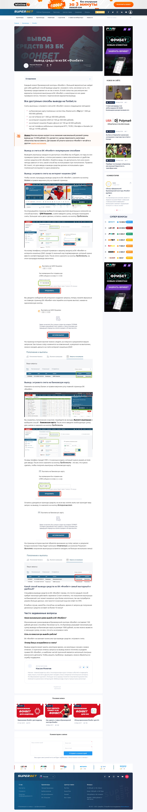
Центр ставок (67, 12)
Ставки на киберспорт (75, 17)
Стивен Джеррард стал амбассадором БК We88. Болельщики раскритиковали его (117, 108)
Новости (90, 17)
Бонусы (87, 12)
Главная (16, 23)
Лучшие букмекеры (47, 788)
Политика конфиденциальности (25, 795)
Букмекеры (25, 23)
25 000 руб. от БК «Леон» (94, 788)
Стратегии (61, 17)
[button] (114, 210)
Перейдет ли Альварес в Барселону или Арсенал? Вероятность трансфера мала (118, 166)
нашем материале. (38, 143)
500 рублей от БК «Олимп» (95, 794)
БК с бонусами (46, 797)
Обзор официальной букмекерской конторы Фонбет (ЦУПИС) (118, 191)
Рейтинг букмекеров (43, 12)
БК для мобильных (47, 794)
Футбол (66, 788)
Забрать (129, 222)
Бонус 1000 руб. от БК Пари (95, 791)
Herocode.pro (125, 806)
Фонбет (34, 23)
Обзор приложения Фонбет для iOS (86, 720)
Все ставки (67, 797)
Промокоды (40, 17)
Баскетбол (67, 791)
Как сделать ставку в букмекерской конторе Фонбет (58, 721)
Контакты (22, 788)
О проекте (22, 791)
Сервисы (30, 17)
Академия (78, 12)
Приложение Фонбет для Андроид (30, 720)
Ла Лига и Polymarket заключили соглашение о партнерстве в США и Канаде (118, 137)
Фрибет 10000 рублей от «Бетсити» (94, 798)
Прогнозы (56, 12)
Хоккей (66, 794)
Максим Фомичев (36, 65)
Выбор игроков (46, 791)
